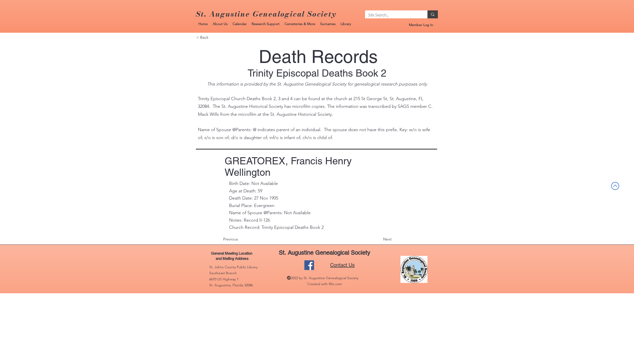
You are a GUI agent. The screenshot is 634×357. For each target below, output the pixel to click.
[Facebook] (309, 265)
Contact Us (342, 265)
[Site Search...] (432, 14)
